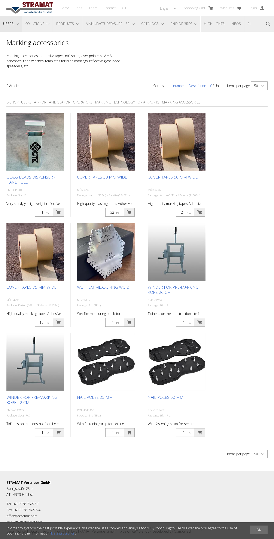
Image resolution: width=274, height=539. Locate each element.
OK (258, 529)
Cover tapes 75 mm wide (31, 287)
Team (93, 8)
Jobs (79, 8)
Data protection (63, 533)
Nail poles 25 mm (95, 397)
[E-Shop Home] (29, 8)
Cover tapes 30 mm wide (102, 177)
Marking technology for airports (127, 102)
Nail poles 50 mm (165, 397)
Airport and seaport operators (63, 102)
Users (26, 102)
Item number (175, 85)
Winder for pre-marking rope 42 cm (31, 399)
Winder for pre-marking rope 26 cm (173, 289)
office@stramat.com (21, 516)
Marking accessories (181, 102)
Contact (110, 8)
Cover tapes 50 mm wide (173, 177)
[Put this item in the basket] (58, 212)
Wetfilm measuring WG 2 (103, 287)
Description (197, 85)
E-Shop (12, 102)
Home (64, 8)
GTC (125, 8)
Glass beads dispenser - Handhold (30, 179)
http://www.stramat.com (24, 522)
